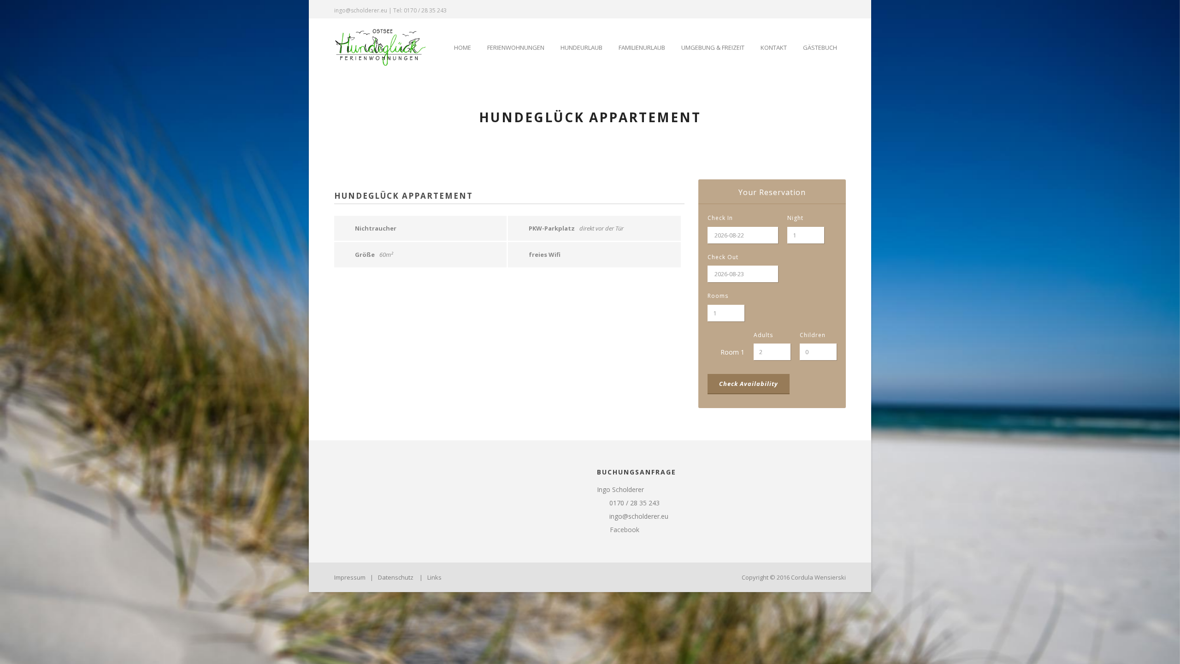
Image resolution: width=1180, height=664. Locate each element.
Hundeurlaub (581, 47)
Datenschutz (395, 577)
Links (434, 577)
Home (462, 47)
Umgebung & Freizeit (712, 47)
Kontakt (774, 47)
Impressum (350, 577)
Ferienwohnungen (515, 47)
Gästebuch (820, 47)
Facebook (623, 529)
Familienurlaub (642, 47)
